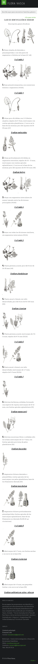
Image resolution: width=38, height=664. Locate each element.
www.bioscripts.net (12, 643)
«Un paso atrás (30, 17)
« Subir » (33, 660)
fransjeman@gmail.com (16, 635)
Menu (3, 2)
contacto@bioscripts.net (17, 645)
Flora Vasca (11, 658)
